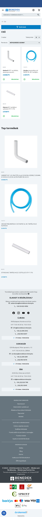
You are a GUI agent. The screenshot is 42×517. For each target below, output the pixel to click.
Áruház (21, 416)
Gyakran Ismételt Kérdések (21, 439)
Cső (5, 21)
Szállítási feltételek (21, 429)
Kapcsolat (21, 413)
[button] (33, 10)
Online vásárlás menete (21, 426)
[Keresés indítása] (38, 15)
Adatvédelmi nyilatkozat (21, 407)
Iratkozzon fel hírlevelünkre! (21, 457)
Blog (21, 451)
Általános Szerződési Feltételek (21, 410)
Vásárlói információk (21, 400)
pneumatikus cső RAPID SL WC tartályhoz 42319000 (31, 72)
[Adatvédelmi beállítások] (4, 513)
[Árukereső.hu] (21, 513)
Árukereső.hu (21, 515)
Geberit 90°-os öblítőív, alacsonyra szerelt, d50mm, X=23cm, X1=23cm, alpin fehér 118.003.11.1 (20, 176)
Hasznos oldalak (21, 444)
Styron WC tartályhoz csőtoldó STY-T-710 (17, 273)
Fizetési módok (21, 436)
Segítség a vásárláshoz (21, 422)
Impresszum (21, 404)
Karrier (21, 454)
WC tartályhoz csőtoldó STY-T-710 (10, 108)
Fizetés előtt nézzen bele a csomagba (21, 432)
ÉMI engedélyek (21, 461)
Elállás (21, 448)
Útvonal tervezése (21, 338)
